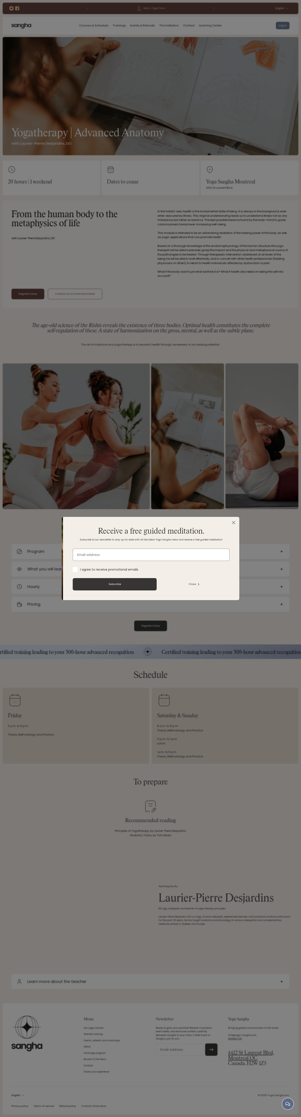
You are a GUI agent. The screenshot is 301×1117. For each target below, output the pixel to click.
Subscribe (149, 584)
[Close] (268, 523)
